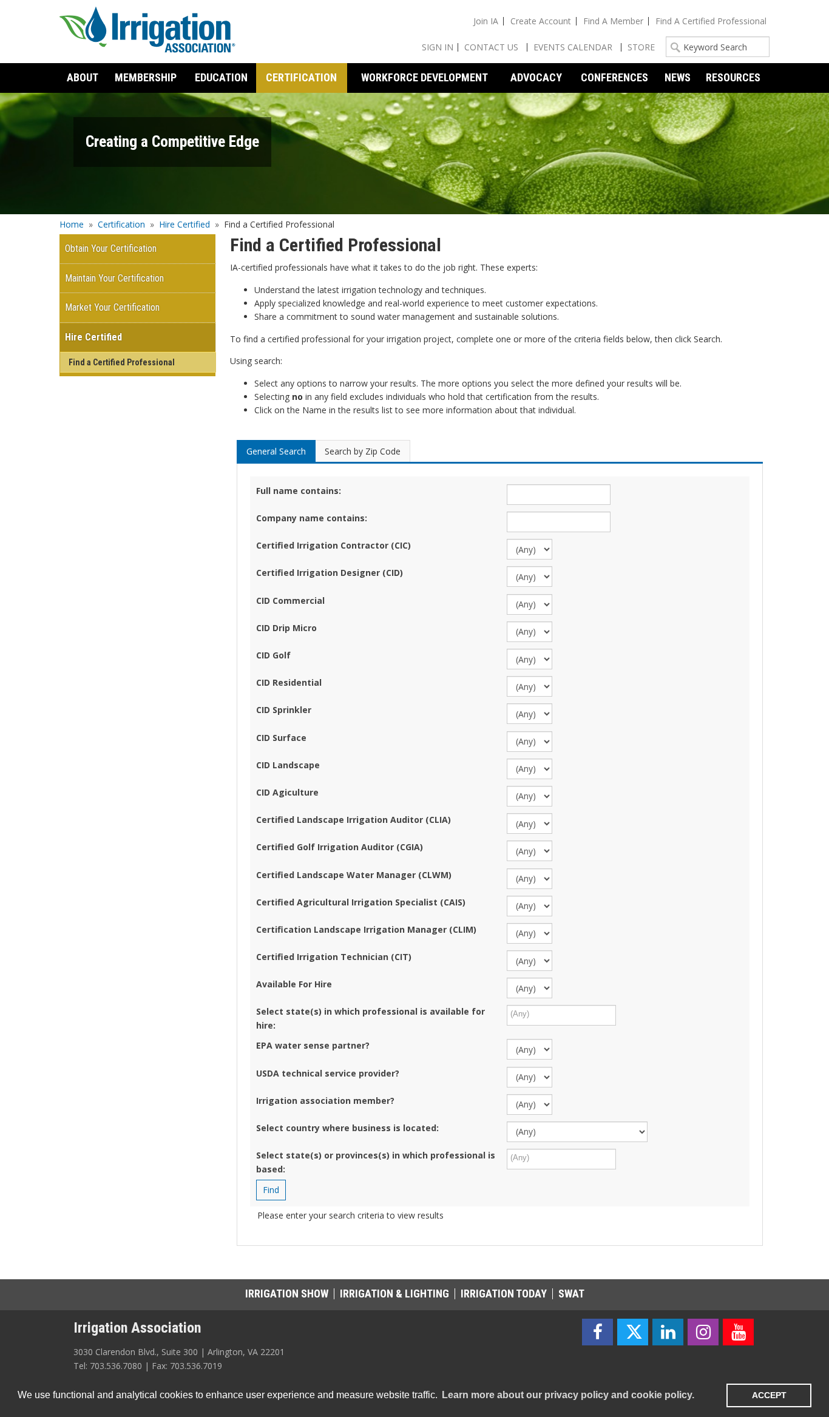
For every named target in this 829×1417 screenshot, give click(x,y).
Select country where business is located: (347, 1128)
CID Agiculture (287, 792)
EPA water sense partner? (313, 1045)
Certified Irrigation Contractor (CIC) (333, 545)
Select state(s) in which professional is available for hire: (370, 1018)
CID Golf (273, 655)
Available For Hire (294, 984)
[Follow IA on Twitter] (632, 1332)
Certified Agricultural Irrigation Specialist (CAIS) (360, 902)
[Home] (147, 31)
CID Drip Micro (286, 628)
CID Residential (289, 682)
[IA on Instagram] (703, 1332)
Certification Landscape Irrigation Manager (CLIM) (366, 929)
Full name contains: (298, 490)
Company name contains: (311, 518)
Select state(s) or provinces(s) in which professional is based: (375, 1161)
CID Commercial (290, 600)
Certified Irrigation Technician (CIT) (333, 956)
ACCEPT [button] (769, 1395)
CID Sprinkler (283, 709)
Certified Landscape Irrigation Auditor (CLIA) (353, 819)
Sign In (437, 47)
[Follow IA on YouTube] (738, 1332)
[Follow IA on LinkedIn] (667, 1332)
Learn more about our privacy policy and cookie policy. (568, 1395)
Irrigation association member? (325, 1100)
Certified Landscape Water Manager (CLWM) (354, 875)
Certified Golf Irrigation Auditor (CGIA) (339, 847)
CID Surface (281, 737)
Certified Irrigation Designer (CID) (329, 572)
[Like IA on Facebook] (597, 1332)
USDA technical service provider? (327, 1073)
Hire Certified (184, 224)
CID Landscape (288, 765)
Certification (121, 224)
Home (71, 224)
